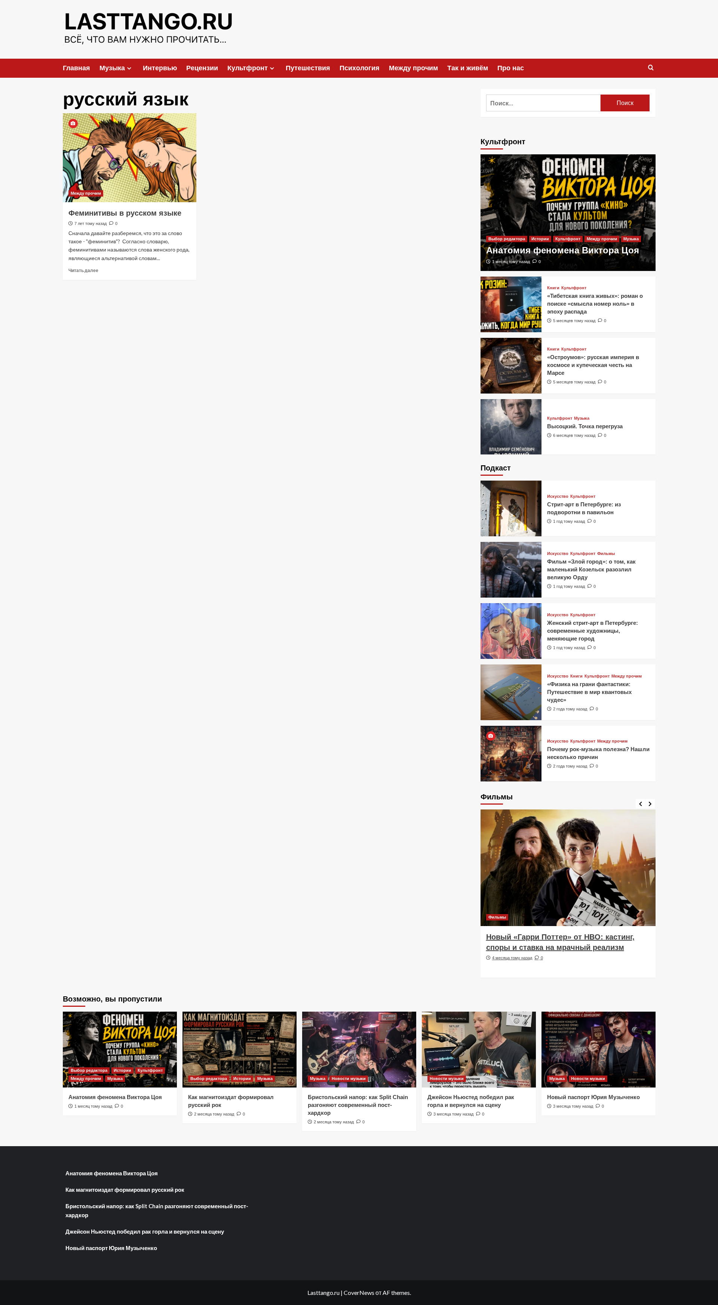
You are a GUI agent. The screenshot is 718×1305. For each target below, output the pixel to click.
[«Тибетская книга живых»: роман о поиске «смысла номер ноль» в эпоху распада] (511, 304)
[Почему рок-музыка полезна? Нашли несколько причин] (511, 753)
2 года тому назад (570, 709)
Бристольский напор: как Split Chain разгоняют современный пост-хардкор (358, 1105)
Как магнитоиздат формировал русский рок (124, 1189)
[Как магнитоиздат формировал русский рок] (239, 1050)
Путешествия (308, 68)
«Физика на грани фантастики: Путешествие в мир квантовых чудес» (589, 692)
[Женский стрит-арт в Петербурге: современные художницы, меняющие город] (511, 631)
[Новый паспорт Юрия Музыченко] (598, 1050)
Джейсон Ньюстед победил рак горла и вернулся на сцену (144, 1231)
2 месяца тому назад (214, 1114)
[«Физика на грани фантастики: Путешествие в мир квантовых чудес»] (511, 692)
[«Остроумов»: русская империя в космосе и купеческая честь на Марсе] (511, 366)
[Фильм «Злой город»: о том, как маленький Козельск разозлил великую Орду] (511, 570)
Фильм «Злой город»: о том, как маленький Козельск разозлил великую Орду (591, 569)
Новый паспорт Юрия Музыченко (593, 1097)
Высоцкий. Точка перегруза (585, 426)
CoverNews (359, 1292)
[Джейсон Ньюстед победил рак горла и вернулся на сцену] (479, 1050)
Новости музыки (349, 1078)
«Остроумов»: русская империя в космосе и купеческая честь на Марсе (593, 365)
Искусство (557, 496)
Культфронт (247, 68)
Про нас (510, 68)
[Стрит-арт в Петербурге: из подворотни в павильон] (511, 508)
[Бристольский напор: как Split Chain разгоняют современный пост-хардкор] (359, 1050)
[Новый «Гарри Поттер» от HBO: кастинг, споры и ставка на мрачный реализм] (568, 867)
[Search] (651, 67)
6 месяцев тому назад (574, 435)
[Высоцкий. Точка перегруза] (511, 427)
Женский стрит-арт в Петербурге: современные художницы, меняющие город (592, 631)
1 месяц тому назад (511, 261)
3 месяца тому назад (453, 1114)
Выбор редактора (506, 239)
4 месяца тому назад (512, 958)
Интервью (160, 68)
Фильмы (606, 554)
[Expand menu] (129, 68)
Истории (540, 239)
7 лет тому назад (90, 223)
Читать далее (83, 270)
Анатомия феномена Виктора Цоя (562, 250)
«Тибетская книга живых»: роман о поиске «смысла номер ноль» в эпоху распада (595, 304)
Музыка (112, 68)
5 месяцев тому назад (574, 320)
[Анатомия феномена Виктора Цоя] (568, 212)
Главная (76, 68)
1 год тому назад (569, 521)
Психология (360, 68)
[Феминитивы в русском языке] (129, 157)
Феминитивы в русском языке (124, 213)
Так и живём (467, 68)
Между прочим (413, 68)
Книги (553, 288)
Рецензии (202, 68)
